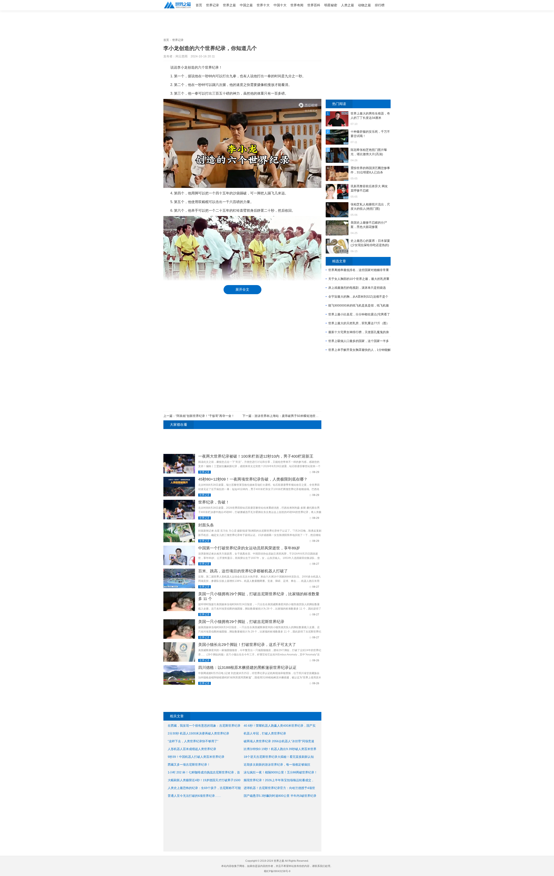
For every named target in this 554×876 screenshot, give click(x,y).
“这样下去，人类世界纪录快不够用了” (193, 741)
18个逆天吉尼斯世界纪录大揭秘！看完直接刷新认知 (279, 756)
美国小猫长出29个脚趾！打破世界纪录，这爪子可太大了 (247, 644)
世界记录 (212, 5)
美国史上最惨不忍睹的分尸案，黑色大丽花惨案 (369, 225)
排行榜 (380, 5)
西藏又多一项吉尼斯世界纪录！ (189, 764)
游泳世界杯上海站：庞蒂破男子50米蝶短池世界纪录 (289, 416)
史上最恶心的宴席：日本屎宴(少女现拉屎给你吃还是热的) (370, 243)
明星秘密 (330, 5)
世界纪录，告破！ (213, 502)
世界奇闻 (296, 5)
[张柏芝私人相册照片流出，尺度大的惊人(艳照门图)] (337, 210)
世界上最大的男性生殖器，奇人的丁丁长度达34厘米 (370, 115)
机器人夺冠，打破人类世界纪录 (265, 733)
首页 (199, 5)
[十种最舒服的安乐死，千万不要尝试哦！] (337, 137)
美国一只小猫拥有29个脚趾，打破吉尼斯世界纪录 (241, 621)
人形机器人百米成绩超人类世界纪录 (192, 749)
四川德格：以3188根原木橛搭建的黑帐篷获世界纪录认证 (247, 667)
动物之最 (364, 5)
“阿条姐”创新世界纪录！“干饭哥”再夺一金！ (205, 416)
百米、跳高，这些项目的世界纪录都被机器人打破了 (243, 571)
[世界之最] (177, 9)
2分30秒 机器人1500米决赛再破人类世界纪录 (198, 733)
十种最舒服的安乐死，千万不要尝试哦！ (370, 134)
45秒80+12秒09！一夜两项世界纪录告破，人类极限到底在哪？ (253, 479)
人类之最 (347, 5)
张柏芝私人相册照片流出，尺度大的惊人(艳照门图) (370, 206)
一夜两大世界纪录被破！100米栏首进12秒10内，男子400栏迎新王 (255, 456)
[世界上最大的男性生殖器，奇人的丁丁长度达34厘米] (337, 119)
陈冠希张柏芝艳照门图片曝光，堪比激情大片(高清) (369, 152)
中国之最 (246, 5)
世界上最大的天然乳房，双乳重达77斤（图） (358, 323)
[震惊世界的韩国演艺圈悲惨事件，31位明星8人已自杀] (337, 174)
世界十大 (263, 5)
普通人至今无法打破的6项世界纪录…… (194, 795)
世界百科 (313, 5)
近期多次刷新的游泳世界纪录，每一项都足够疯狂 (277, 764)
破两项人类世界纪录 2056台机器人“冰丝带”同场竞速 (279, 741)
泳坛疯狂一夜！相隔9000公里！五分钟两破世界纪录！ (280, 772)
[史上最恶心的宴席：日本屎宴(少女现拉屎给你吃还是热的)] (337, 247)
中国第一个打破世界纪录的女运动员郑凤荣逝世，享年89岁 (249, 548)
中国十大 (280, 5)
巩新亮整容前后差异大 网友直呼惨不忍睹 (369, 188)
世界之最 (229, 5)
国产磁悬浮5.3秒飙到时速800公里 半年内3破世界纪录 (280, 795)
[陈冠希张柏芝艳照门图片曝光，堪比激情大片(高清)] (337, 156)
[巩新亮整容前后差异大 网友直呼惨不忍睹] (337, 192)
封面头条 (206, 525)
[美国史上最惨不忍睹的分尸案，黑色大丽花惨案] (337, 228)
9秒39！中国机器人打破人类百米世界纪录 (196, 756)
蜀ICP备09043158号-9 (277, 871)
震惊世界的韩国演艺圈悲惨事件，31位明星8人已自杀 (370, 170)
